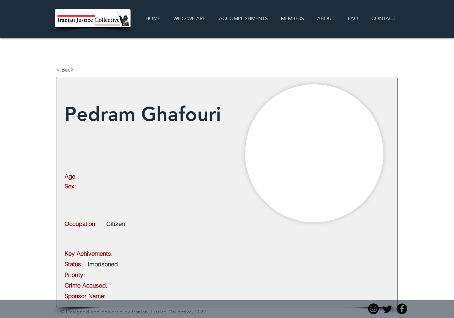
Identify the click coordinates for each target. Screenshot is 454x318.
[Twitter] (387, 308)
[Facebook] (402, 308)
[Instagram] (373, 308)
